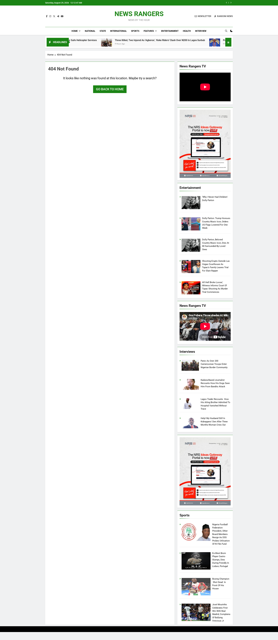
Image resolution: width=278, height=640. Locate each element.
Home (75, 31)
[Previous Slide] (226, 2)
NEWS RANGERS (139, 14)
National (90, 31)
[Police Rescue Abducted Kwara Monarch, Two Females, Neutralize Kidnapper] (187, 44)
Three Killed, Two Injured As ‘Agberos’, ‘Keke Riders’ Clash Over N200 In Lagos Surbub (132, 40)
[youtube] (62, 16)
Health (187, 31)
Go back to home (110, 89)
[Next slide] (231, 2)
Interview (200, 31)
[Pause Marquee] (228, 42)
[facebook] (46, 16)
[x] (54, 16)
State (103, 31)
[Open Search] (226, 31)
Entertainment (170, 31)
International (118, 31)
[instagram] (50, 16)
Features (149, 31)
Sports (135, 31)
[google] (58, 16)
